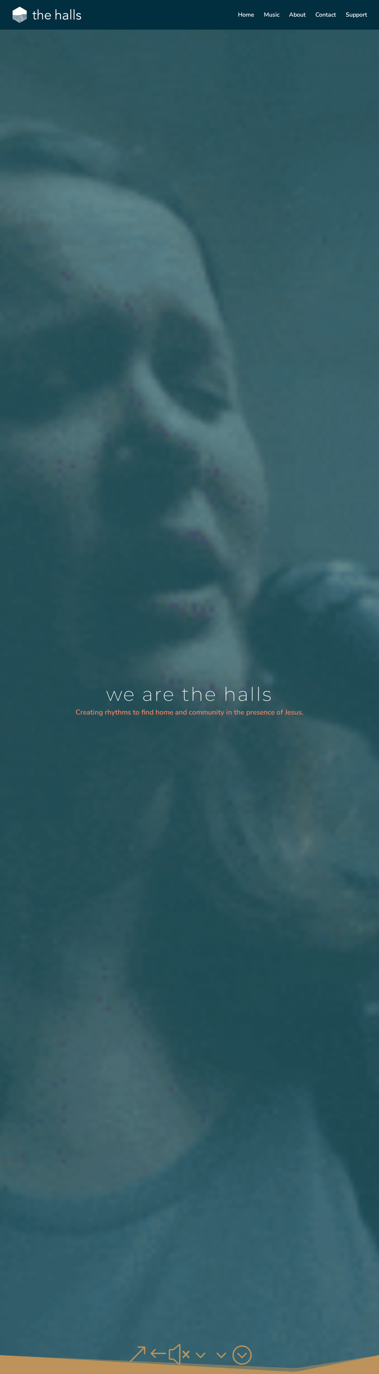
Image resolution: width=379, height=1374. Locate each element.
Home (246, 15)
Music (271, 15)
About (297, 15)
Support (356, 15)
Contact (325, 15)
